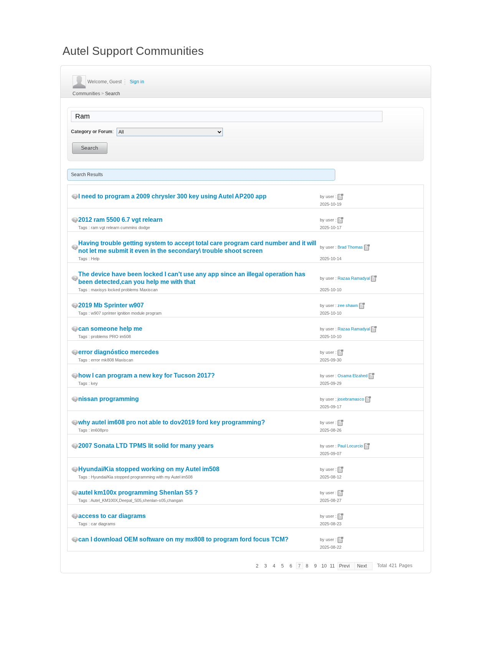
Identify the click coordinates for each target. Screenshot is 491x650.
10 (324, 566)
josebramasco (351, 399)
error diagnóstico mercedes (118, 352)
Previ (344, 566)
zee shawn (348, 305)
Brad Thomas (350, 247)
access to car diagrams (112, 516)
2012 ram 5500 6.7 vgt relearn (120, 219)
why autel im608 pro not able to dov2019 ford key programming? (171, 422)
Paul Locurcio (350, 446)
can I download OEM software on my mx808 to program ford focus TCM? (183, 539)
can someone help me (110, 328)
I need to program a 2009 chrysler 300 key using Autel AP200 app (172, 196)
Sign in (137, 81)
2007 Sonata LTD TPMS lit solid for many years (146, 445)
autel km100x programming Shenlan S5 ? (138, 492)
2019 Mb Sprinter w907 (111, 305)
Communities (86, 93)
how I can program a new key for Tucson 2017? (146, 375)
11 (332, 566)
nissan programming (108, 399)
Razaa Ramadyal (354, 278)
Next (362, 566)
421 (393, 565)
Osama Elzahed (352, 375)
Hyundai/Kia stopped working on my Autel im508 (148, 469)
